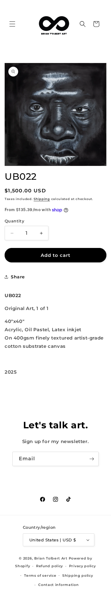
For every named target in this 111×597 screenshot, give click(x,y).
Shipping (42, 199)
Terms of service (40, 575)
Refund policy (49, 566)
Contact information (58, 585)
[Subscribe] (91, 459)
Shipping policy (77, 575)
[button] (12, 24)
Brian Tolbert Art (51, 558)
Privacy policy (82, 566)
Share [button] (18, 277)
